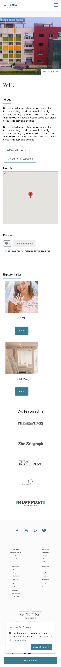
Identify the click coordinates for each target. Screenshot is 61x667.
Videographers (15, 590)
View (22, 330)
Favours (45, 556)
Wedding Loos (15, 596)
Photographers (45, 570)
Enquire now (30, 660)
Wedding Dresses (15, 593)
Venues (16, 587)
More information (18, 640)
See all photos (18, 150)
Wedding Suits (45, 587)
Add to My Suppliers (21, 158)
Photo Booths (45, 567)
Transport (15, 584)
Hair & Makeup (45, 562)
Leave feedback (24, 243)
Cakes (15, 556)
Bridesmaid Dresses (15, 553)
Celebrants (16, 562)
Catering (16, 559)
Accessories (16, 549)
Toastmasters (45, 579)
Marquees (15, 573)
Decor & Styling (45, 549)
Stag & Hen (45, 573)
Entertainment (45, 553)
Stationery (45, 576)
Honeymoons (15, 567)
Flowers (45, 559)
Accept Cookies (41, 647)
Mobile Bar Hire (15, 576)
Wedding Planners (45, 584)
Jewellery (15, 570)
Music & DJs (16, 579)
